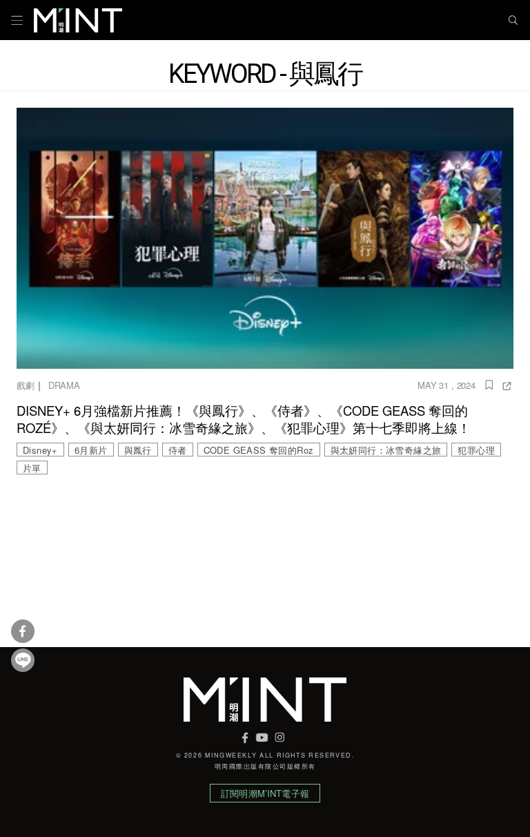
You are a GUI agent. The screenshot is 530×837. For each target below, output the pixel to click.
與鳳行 (138, 449)
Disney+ (40, 449)
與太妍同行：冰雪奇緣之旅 (386, 449)
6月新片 (91, 449)
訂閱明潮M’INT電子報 (265, 793)
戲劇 (26, 385)
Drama (64, 385)
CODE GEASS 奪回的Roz (259, 449)
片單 (32, 467)
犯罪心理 (476, 449)
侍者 (177, 449)
